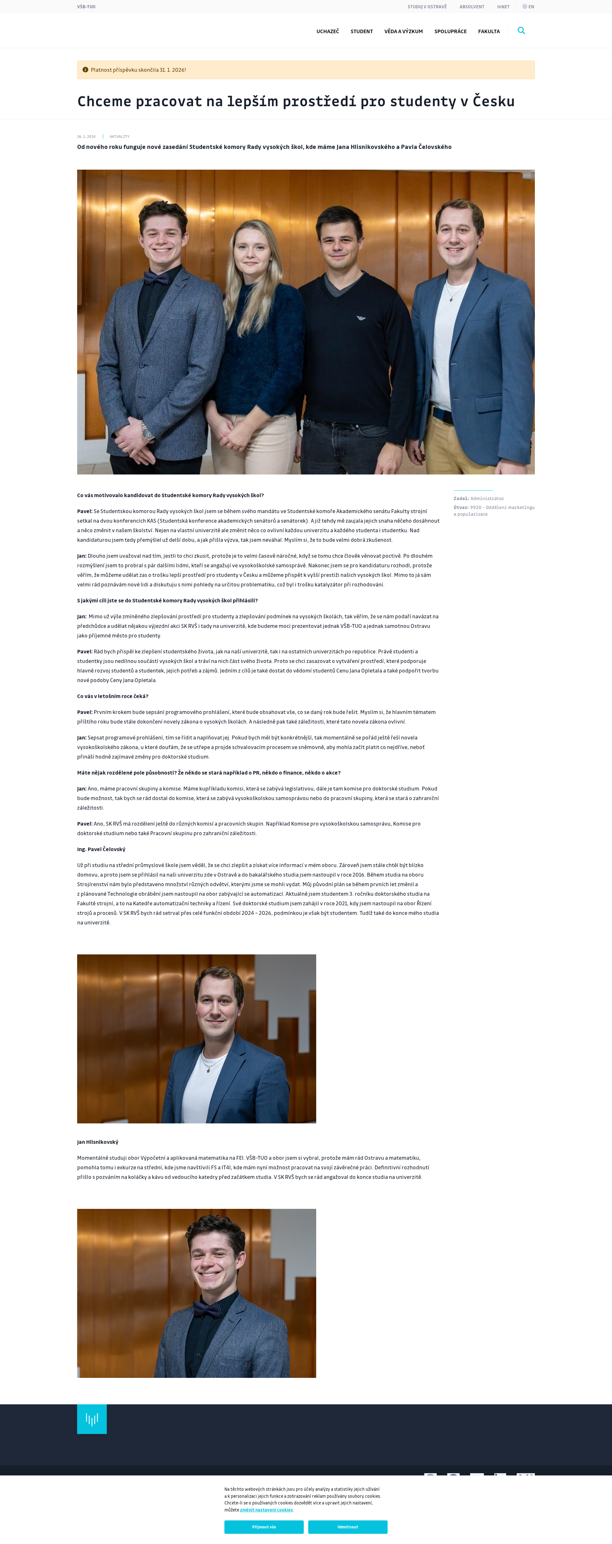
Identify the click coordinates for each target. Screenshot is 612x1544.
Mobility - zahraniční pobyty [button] (128, 26)
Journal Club (106, 26)
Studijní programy (114, 26)
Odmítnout (348, 1526)
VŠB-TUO (86, 6)
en (531, 6)
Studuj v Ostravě (427, 6)
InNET (503, 6)
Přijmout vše (264, 1526)
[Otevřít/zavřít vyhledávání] (521, 31)
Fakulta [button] (489, 31)
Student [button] (362, 31)
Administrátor (487, 498)
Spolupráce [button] (450, 31)
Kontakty (102, 26)
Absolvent (472, 6)
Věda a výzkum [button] (403, 31)
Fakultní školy (109, 26)
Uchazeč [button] (328, 31)
